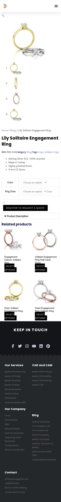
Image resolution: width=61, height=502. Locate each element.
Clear (49, 191)
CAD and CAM (42, 365)
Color (10, 182)
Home (5, 130)
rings (40, 152)
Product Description (17, 216)
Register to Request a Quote (25, 207)
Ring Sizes (10, 191)
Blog (35, 415)
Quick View (14, 247)
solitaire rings (51, 152)
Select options (9, 268)
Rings (13, 130)
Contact (11, 472)
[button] (56, 6)
